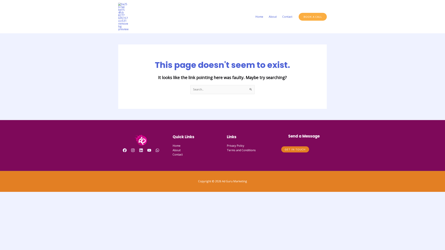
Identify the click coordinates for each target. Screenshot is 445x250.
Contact (287, 17)
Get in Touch (295, 149)
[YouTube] (149, 150)
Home (259, 17)
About (273, 17)
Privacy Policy (235, 146)
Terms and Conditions (241, 150)
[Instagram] (133, 150)
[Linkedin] (141, 150)
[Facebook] (125, 150)
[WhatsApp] (157, 150)
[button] (313, 17)
